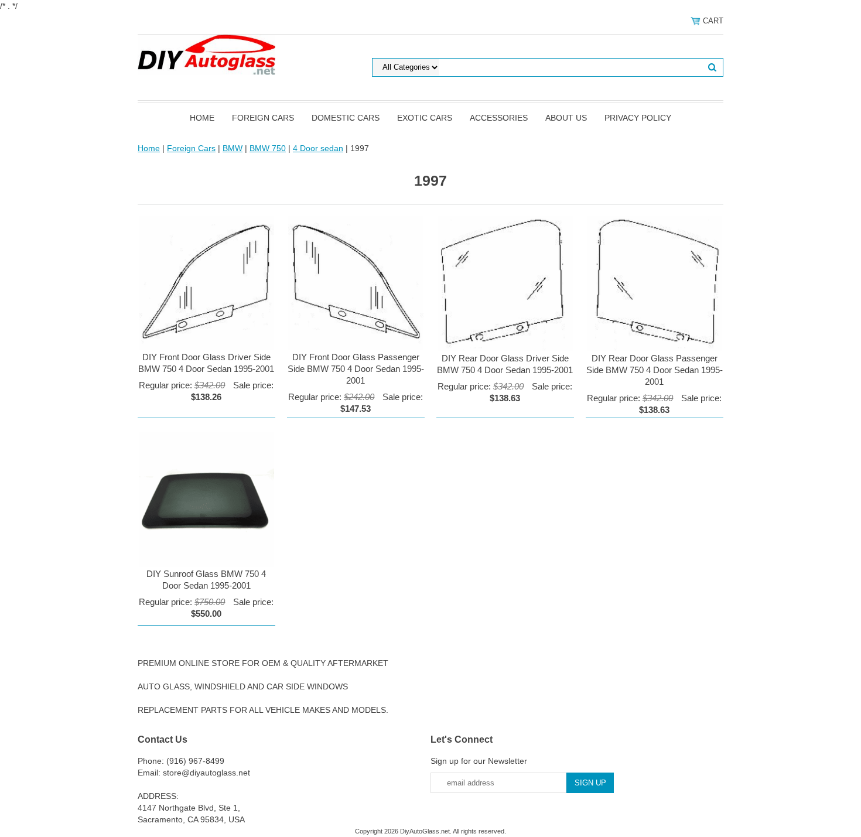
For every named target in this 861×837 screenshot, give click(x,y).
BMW (232, 148)
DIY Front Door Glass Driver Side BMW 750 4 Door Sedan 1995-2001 (206, 363)
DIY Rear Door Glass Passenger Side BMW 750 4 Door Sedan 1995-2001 (654, 370)
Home (202, 117)
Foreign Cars (263, 117)
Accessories (499, 117)
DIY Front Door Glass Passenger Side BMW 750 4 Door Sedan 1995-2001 (356, 368)
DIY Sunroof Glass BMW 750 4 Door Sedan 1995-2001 (206, 579)
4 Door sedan (318, 148)
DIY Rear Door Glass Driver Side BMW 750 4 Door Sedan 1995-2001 (505, 364)
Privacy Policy (637, 117)
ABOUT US (566, 117)
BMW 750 (268, 148)
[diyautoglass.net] (206, 54)
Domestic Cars (346, 117)
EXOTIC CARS (424, 117)
